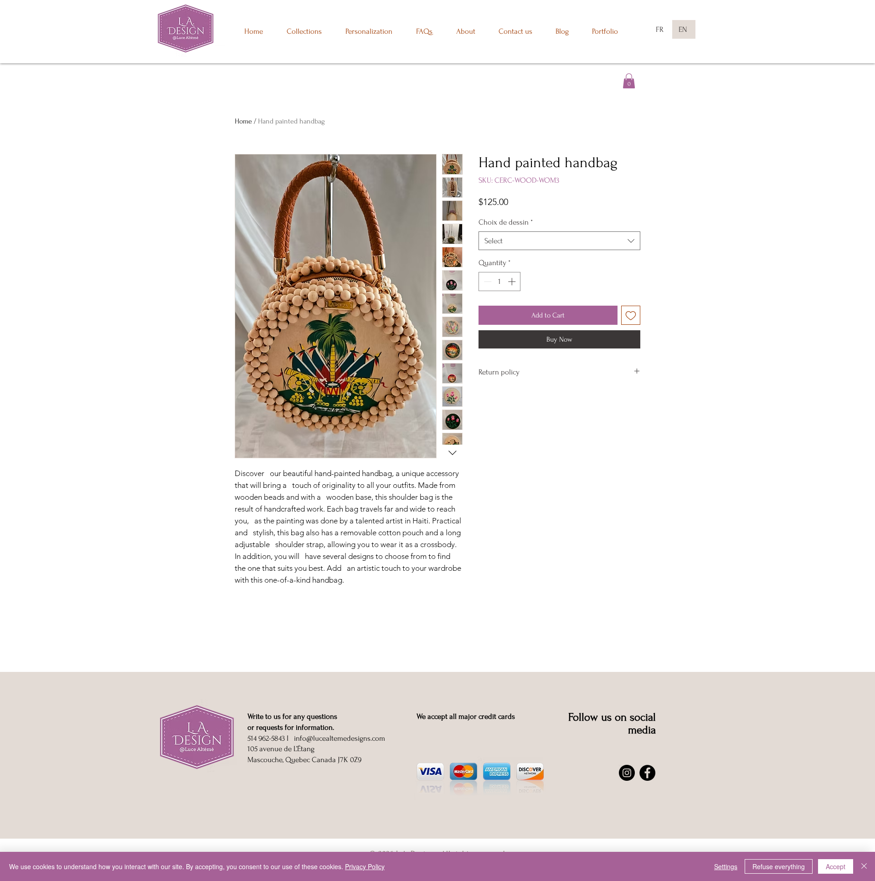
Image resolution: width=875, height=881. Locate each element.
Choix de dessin (506, 222)
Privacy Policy (365, 866)
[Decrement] (487, 281)
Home (243, 121)
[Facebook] (647, 773)
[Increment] (513, 281)
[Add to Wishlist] (630, 315)
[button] (629, 80)
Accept (835, 866)
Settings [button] (725, 866)
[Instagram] (627, 773)
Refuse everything (778, 866)
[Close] (864, 866)
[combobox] (559, 241)
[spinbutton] (500, 281)
